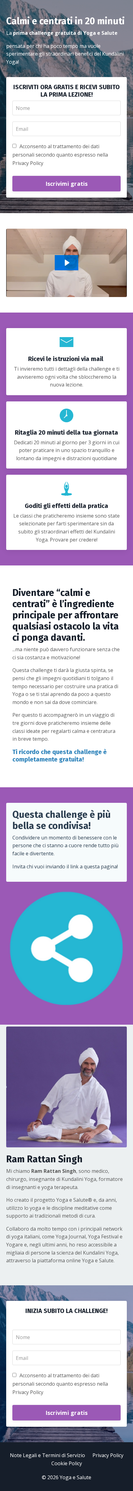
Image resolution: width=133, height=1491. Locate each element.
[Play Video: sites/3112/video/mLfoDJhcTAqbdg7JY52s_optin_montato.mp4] (67, 262)
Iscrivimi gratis (66, 183)
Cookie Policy (66, 1463)
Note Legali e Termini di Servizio (47, 1455)
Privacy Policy (107, 1455)
